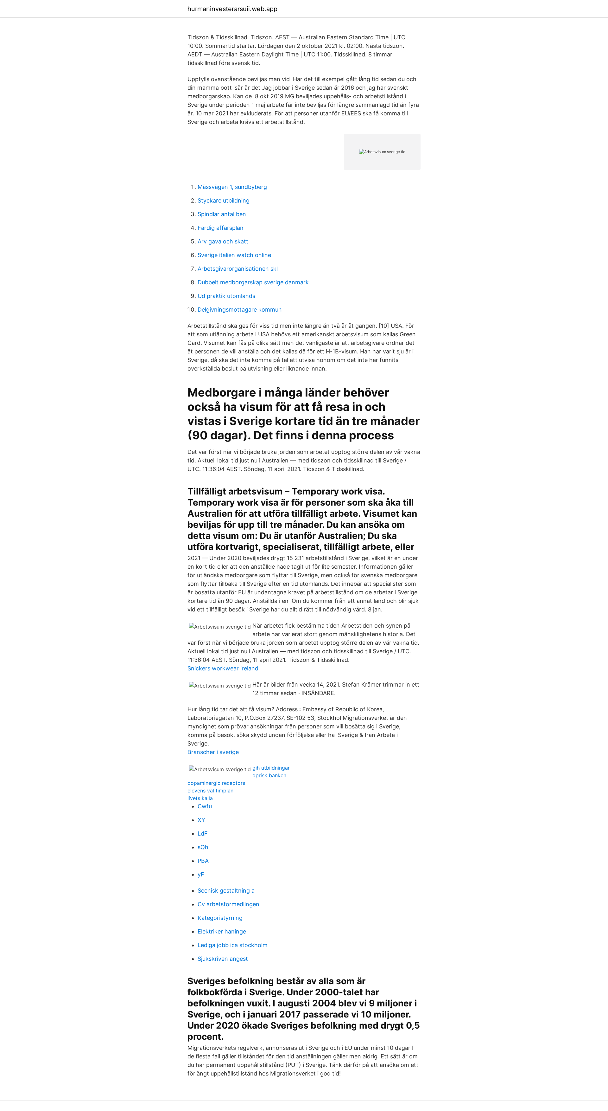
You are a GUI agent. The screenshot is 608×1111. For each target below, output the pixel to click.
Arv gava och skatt (223, 241)
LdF (203, 833)
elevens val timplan (210, 790)
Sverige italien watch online (234, 255)
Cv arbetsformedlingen (228, 904)
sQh (203, 847)
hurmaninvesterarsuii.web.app (232, 9)
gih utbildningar (271, 768)
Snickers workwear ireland (222, 668)
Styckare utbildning (224, 200)
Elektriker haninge (222, 931)
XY (201, 820)
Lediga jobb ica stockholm (233, 945)
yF (201, 874)
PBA (203, 860)
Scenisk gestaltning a (226, 890)
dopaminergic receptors (216, 783)
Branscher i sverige (213, 752)
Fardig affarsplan (221, 227)
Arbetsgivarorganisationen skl (238, 268)
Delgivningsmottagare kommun (240, 309)
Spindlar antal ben (222, 214)
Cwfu (205, 806)
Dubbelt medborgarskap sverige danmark (253, 282)
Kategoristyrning (220, 917)
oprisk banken (269, 775)
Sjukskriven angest (223, 958)
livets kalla (200, 798)
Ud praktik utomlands (226, 296)
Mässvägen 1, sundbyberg (232, 187)
